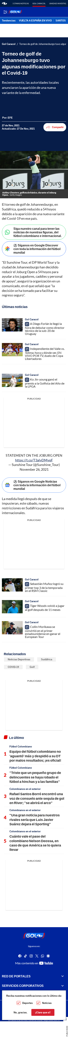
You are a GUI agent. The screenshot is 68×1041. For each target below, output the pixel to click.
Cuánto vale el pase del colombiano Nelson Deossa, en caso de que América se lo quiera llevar (35, 843)
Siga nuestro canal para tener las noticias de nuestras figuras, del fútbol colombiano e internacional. (37, 232)
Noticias (47, 1002)
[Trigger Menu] (5, 12)
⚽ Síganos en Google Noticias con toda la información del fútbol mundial (36, 485)
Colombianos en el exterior (25, 788)
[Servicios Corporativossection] (62, 985)
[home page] (4, 3)
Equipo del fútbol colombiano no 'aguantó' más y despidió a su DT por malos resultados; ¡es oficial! (35, 755)
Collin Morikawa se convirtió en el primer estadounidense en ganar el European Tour (42, 632)
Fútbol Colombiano (20, 746)
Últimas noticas (20, 3)
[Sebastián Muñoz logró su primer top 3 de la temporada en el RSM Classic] (12, 585)
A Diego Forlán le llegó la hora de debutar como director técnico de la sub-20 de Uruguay (44, 328)
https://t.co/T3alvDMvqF (34, 460)
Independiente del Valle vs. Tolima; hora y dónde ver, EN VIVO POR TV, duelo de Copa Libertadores (45, 353)
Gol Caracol (39, 3)
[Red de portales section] (62, 976)
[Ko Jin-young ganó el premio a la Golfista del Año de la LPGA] (12, 380)
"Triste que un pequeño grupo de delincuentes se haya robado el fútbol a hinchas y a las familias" (35, 777)
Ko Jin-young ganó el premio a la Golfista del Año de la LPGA (44, 382)
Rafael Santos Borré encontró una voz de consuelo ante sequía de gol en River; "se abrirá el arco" (36, 798)
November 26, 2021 (34, 469)
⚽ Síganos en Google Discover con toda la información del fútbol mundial (36, 248)
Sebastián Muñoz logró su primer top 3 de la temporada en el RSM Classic (44, 587)
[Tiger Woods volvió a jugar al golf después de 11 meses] (12, 606)
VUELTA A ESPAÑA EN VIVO (35, 20)
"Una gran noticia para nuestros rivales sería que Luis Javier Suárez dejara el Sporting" (34, 819)
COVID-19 (13, 666)
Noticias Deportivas (19, 659)
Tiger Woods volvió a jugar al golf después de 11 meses (44, 607)
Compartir (58, 127)
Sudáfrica (46, 659)
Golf (32, 666)
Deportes (27, 1002)
